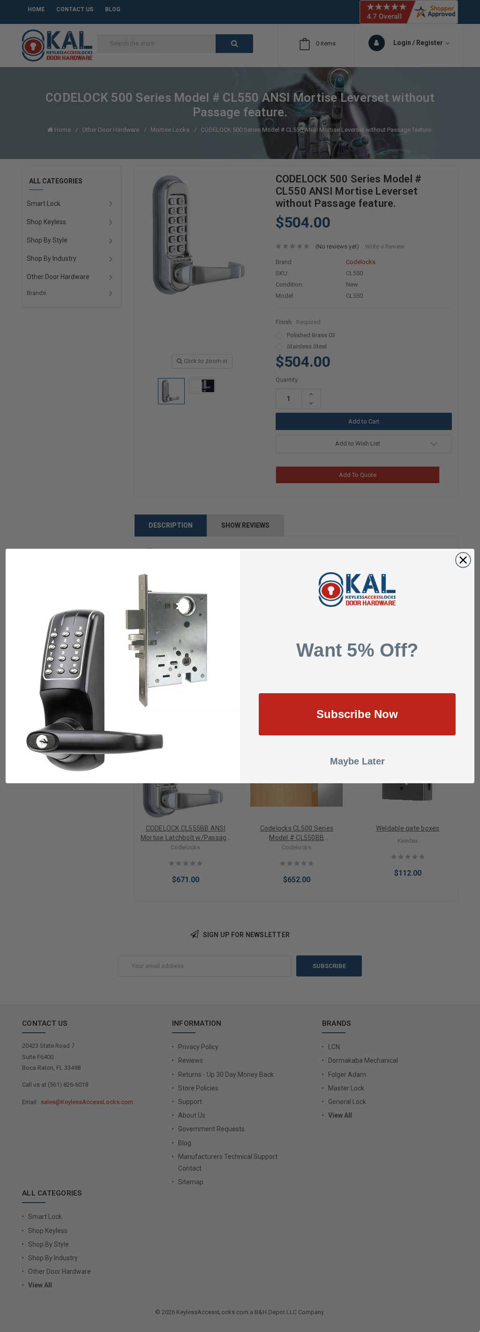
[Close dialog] (463, 560)
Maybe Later (357, 761)
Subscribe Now (357, 714)
